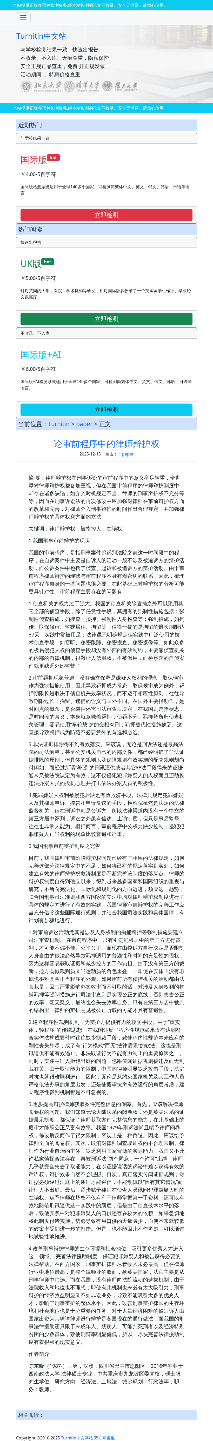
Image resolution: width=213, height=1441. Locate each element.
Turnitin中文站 (41, 36)
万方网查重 (104, 1438)
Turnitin (59, 424)
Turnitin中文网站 (77, 1438)
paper (84, 424)
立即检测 (106, 215)
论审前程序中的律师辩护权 (106, 443)
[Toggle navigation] (23, 17)
